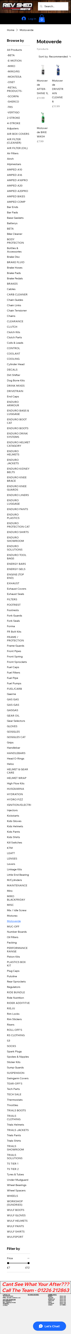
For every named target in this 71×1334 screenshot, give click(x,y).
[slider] (8, 1263)
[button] (41, 18)
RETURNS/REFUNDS (33, 1295)
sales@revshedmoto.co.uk (13, 1297)
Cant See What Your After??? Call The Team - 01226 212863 (35, 1287)
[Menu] (61, 18)
